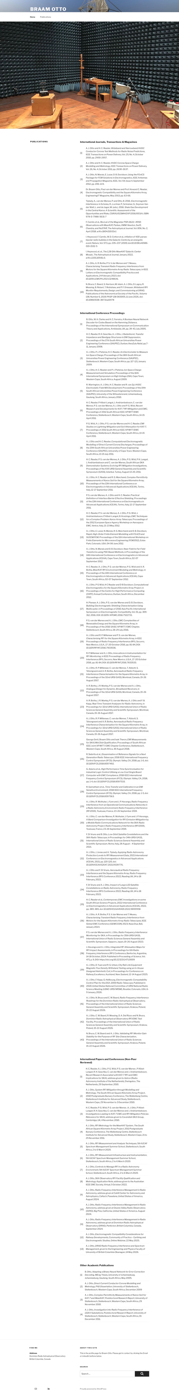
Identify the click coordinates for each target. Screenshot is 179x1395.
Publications (45, 17)
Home (32, 17)
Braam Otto (48, 9)
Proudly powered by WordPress (93, 1389)
